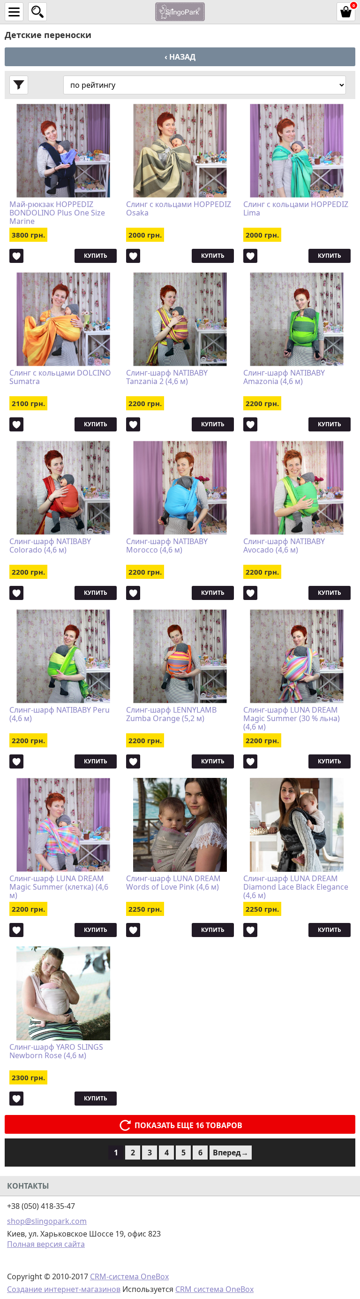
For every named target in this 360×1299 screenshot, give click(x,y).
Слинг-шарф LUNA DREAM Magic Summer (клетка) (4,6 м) (58, 886)
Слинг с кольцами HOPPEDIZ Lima (295, 209)
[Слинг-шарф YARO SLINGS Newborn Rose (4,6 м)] (63, 993)
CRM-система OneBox (129, 1276)
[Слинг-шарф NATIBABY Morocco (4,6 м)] (179, 488)
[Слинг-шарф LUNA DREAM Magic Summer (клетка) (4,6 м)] (63, 825)
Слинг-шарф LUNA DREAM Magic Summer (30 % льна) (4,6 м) (291, 718)
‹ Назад (180, 57)
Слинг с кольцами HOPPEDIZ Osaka (178, 209)
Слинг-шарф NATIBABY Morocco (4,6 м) (167, 546)
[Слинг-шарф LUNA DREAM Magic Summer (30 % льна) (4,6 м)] (297, 656)
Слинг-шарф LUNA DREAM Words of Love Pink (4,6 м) (173, 883)
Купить (95, 256)
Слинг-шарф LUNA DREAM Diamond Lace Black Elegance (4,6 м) (295, 886)
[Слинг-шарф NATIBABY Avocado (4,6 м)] (297, 488)
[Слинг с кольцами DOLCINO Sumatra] (63, 319)
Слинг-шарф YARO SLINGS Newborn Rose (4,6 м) (56, 1052)
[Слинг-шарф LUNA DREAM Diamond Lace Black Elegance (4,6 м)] (297, 825)
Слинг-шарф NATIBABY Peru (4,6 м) (59, 714)
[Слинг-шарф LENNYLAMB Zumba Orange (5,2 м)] (179, 656)
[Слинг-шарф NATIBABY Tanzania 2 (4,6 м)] (179, 319)
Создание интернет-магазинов (63, 1289)
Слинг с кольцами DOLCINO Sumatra (60, 377)
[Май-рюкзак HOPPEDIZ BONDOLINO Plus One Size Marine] (63, 151)
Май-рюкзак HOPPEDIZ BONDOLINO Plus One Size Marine (57, 212)
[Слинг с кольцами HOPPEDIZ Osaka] (179, 151)
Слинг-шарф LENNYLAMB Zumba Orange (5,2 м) (171, 714)
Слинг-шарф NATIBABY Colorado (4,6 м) (50, 546)
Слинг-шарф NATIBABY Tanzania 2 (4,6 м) (167, 377)
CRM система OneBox (214, 1289)
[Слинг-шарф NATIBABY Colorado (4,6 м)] (63, 488)
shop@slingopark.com (47, 1221)
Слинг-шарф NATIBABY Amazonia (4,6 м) (284, 377)
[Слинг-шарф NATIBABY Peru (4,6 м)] (63, 656)
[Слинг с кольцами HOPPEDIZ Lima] (297, 151)
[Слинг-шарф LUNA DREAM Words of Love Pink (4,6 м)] (179, 825)
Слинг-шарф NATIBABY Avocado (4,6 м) (284, 546)
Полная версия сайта (46, 1244)
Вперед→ (230, 1152)
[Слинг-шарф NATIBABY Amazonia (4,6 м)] (297, 319)
